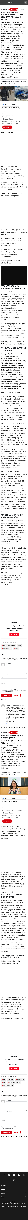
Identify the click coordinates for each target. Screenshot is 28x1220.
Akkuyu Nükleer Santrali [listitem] (8, 645)
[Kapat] (25, 112)
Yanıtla (8, 724)
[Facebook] (4, 1175)
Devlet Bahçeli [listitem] (20, 1079)
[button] (17, 9)
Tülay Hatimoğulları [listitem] (7, 1085)
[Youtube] (24, 1175)
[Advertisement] (14, 150)
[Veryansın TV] (10, 2)
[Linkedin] (19, 1175)
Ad (2, 677)
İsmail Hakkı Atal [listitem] (6, 648)
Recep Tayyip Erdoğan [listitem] (14, 1082)
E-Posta (3, 683)
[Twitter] (9, 1175)
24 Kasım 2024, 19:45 (18, 705)
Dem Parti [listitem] (10, 1079)
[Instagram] (14, 1175)
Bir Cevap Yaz (6, 655)
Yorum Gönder (6, 695)
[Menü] (2, 2)
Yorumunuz (9, 663)
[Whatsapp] (14, 1180)
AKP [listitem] (3, 1079)
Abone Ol (14, 634)
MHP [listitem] (3, 1082)
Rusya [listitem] (16, 648)
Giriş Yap (16, 695)
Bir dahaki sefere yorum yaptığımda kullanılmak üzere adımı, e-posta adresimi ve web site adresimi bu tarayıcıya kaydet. (15, 690)
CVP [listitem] (19, 645)
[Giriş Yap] (25, 2)
